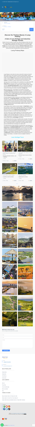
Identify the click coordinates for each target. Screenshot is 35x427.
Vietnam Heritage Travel (11, 425)
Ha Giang (9, 304)
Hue (25, 225)
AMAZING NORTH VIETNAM (23, 176)
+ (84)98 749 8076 (7, 362)
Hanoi (10, 209)
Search (31, 29)
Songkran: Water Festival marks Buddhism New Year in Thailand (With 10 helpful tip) (13, 399)
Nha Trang (9, 257)
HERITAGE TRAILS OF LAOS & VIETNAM (25, 155)
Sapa (9, 319)
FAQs (3, 390)
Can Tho (10, 272)
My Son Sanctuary (25, 241)
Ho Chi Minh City (25, 209)
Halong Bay (17, 194)
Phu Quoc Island (25, 304)
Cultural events (4, 377)
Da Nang (10, 288)
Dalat (25, 288)
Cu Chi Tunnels (25, 272)
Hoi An (9, 225)
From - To (5, 25)
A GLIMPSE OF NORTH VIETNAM (8, 176)
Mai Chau (25, 319)
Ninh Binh (25, 257)
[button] (17, 183)
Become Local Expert (5, 388)
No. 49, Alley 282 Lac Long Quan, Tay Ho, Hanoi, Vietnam (19, 413)
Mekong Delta (9, 241)
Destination (5, 22)
